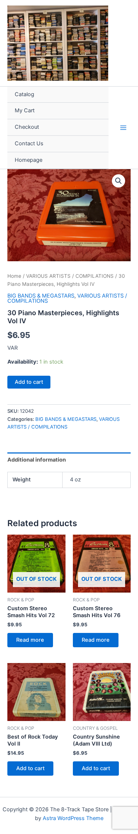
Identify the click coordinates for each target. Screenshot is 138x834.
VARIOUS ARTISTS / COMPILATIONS (70, 276)
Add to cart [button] (30, 768)
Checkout (27, 127)
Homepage (28, 160)
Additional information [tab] (36, 459)
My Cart (25, 110)
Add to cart (29, 382)
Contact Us (29, 143)
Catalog (24, 94)
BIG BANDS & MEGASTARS (40, 295)
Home (14, 276)
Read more (30, 640)
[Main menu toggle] (123, 127)
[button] (118, 180)
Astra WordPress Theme (73, 818)
